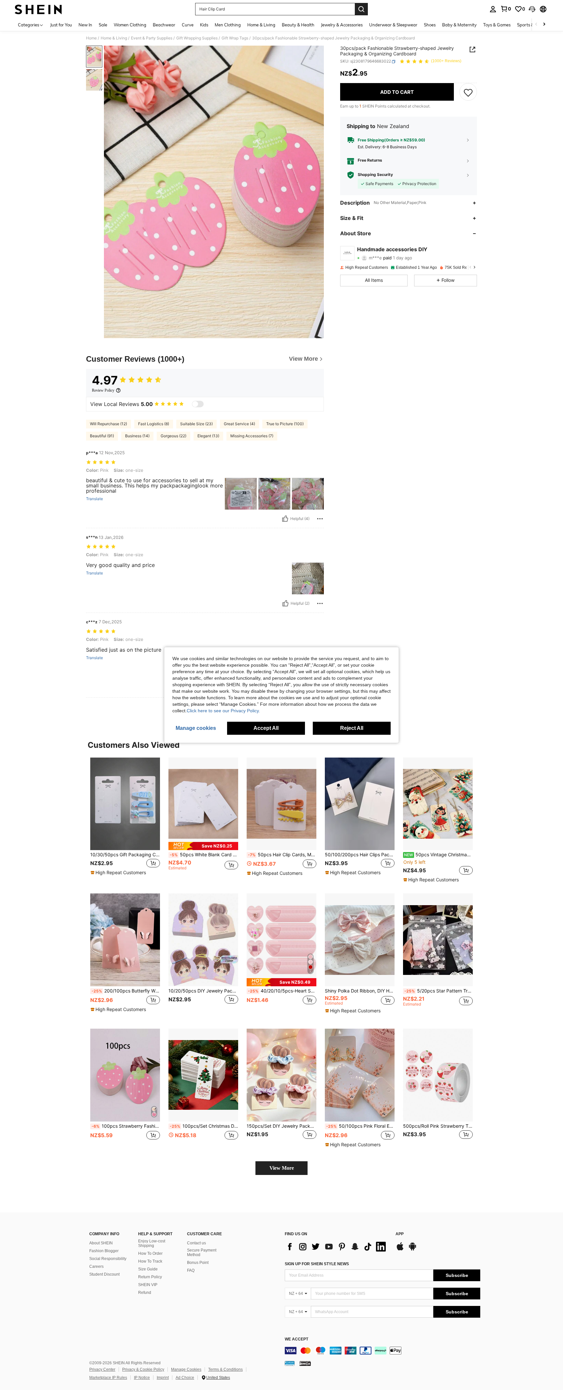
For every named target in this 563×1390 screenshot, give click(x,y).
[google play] (412, 1249)
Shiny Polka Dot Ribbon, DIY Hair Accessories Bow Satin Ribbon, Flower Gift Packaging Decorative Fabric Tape (360, 990)
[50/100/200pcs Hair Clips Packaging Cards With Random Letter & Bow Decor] (360, 804)
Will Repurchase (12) (108, 423)
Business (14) (137, 435)
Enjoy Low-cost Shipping (151, 1243)
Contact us (196, 1243)
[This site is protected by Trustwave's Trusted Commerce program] (290, 1363)
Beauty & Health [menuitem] (298, 24)
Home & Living (114, 38)
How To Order (150, 1253)
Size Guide (148, 1269)
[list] (337, 1247)
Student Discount (104, 1274)
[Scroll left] (536, 24)
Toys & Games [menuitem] (497, 24)
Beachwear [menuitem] (164, 24)
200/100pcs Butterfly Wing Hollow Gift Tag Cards (126, 990)
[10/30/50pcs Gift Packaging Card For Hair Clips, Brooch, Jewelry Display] (125, 804)
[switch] (198, 404)
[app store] (400, 1249)
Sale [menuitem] (103, 24)
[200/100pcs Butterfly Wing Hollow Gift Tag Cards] (125, 939)
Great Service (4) (239, 423)
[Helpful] (285, 519)
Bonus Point (198, 1262)
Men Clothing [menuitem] (228, 24)
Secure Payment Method (201, 1252)
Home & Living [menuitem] (261, 24)
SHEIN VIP (147, 1284)
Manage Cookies (186, 1369)
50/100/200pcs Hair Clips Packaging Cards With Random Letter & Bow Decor (360, 854)
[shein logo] (38, 9)
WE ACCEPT (296, 1339)
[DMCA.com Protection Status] (305, 1363)
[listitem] (125, 820)
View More (281, 1168)
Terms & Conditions (225, 1369)
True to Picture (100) (285, 423)
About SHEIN (101, 1243)
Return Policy (150, 1277)
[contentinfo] (382, 1350)
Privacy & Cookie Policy (143, 1369)
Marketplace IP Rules (108, 1377)
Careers (96, 1266)
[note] (119, 872)
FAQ (191, 1270)
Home (91, 38)
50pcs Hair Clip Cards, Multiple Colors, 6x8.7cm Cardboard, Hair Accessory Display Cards (282, 854)
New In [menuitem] (85, 24)
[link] (505, 9)
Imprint (163, 1377)
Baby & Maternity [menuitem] (459, 24)
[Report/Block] (320, 519)
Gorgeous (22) (173, 435)
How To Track (150, 1261)
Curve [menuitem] (188, 24)
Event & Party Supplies (151, 38)
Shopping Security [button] (375, 175)
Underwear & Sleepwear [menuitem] (393, 24)
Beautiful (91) (102, 435)
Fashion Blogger (104, 1251)
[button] (532, 9)
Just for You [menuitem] (61, 24)
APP (400, 1234)
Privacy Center (102, 1369)
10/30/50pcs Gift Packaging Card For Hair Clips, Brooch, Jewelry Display (125, 854)
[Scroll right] (544, 24)
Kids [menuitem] (204, 24)
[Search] (361, 9)
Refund (144, 1292)
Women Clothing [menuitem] (130, 24)
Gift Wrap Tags (235, 38)
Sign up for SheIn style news (317, 1264)
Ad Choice (185, 1377)
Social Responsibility (107, 1258)
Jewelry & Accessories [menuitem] (342, 24)
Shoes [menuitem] (430, 24)
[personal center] (493, 9)
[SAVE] (468, 92)
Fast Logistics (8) (153, 423)
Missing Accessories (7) (251, 435)
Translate (94, 499)
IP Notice (142, 1377)
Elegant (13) (208, 435)
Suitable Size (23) (196, 423)
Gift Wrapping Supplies (197, 38)
